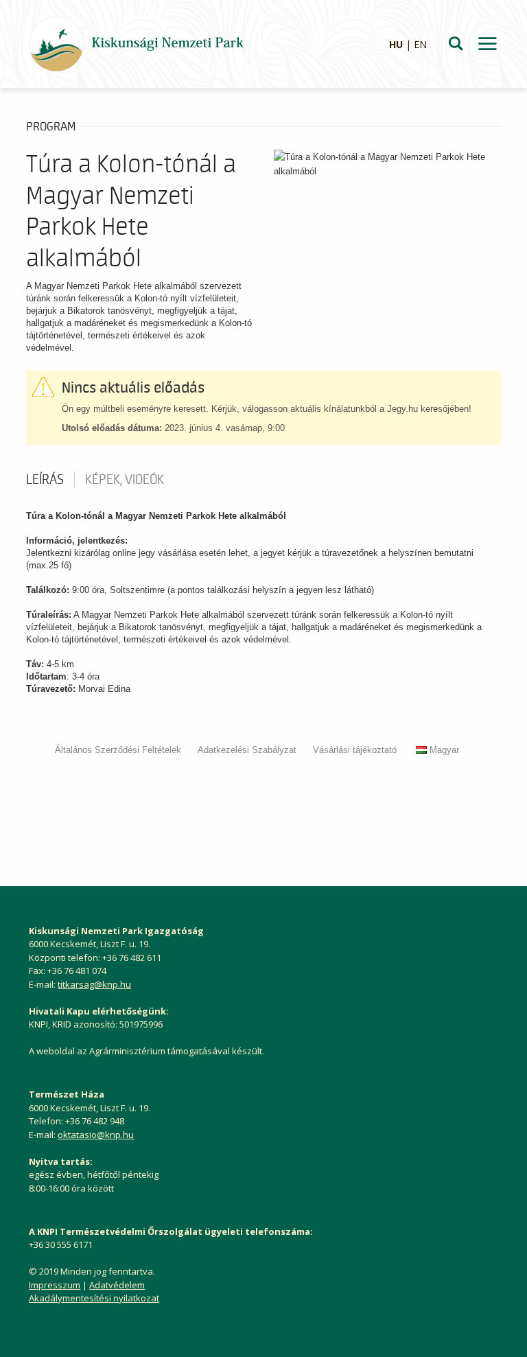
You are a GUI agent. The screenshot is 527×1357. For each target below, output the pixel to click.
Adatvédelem (117, 1285)
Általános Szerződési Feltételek (118, 750)
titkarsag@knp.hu (94, 984)
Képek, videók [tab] (124, 479)
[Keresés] (455, 44)
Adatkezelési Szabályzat (247, 750)
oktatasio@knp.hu (96, 1134)
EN (420, 44)
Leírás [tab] (45, 479)
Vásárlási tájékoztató (355, 750)
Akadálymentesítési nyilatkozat (94, 1298)
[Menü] (487, 43)
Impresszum (54, 1285)
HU (396, 44)
